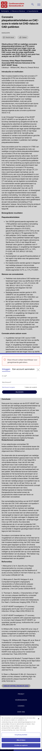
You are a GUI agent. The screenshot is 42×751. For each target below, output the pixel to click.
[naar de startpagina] (38, 369)
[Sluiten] (38, 718)
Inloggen (6, 369)
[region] (21, 732)
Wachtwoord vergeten (8, 387)
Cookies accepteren (21, 745)
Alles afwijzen (21, 740)
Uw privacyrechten (21, 734)
